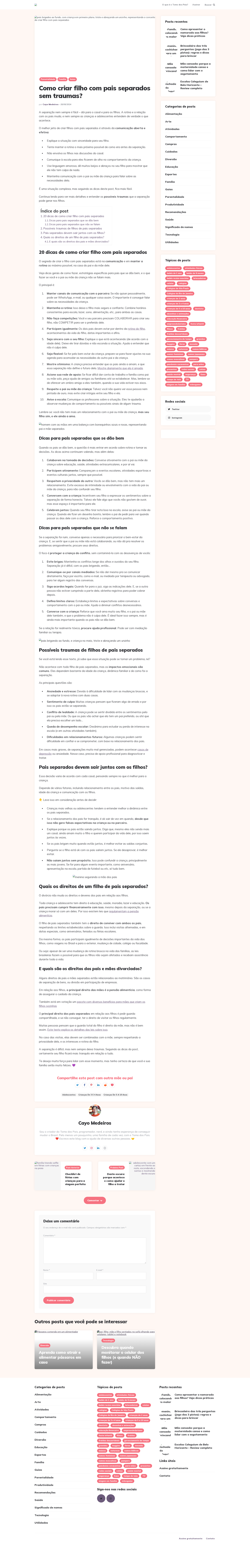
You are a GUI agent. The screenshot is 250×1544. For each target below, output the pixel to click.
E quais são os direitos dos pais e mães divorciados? (79, 241)
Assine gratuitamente (173, 1468)
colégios (182, 283)
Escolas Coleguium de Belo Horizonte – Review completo (194, 85)
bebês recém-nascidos (178, 278)
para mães (198, 364)
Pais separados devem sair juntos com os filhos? (74, 233)
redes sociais (188, 369)
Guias (72, 79)
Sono (203, 374)
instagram (177, 418)
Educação (171, 166)
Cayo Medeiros (50, 104)
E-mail (99, 1270)
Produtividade (174, 204)
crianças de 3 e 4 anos (89, 1095)
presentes (172, 369)
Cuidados (171, 151)
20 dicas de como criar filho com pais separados (74, 216)
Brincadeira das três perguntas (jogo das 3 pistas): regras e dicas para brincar (194, 51)
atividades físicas (193, 268)
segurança (190, 374)
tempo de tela (174, 379)
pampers (193, 359)
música (170, 349)
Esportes (171, 174)
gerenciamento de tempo (179, 339)
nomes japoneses (196, 354)
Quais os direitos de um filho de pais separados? (73, 237)
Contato (164, 1475)
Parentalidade (48, 79)
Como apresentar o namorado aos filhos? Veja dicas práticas (194, 32)
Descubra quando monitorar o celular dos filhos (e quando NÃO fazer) (122, 1354)
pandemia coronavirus (178, 364)
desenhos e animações (178, 314)
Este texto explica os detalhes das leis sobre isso (77, 1029)
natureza (183, 349)
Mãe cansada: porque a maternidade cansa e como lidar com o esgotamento (195, 68)
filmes (170, 329)
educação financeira (177, 319)
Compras (171, 144)
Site (45, 1284)
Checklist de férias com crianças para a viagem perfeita (75, 1179)
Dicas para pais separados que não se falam (74, 224)
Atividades (172, 129)
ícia (50, 915)
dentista (199, 308)
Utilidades (172, 242)
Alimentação (173, 114)
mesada (193, 344)
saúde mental (173, 374)
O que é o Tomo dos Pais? (175, 4)
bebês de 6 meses (195, 273)
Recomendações (175, 212)
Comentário (49, 1236)
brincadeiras (199, 278)
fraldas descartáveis (177, 334)
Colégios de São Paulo (178, 288)
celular (170, 283)
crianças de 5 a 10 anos (115, 1095)
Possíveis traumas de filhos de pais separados (72, 228)
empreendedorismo (176, 324)
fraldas (181, 329)
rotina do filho (136, 328)
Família (62, 79)
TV (187, 379)
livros (182, 344)
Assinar (196, 4)
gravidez (200, 339)
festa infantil (197, 324)
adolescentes (69, 1095)
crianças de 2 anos (176, 298)
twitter (176, 409)
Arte (168, 121)
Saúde (169, 219)
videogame (195, 384)
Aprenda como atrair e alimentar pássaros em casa (60, 1357)
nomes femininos (175, 354)
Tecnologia (108, 1340)
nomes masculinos (175, 359)
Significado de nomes (179, 227)
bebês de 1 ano (174, 273)
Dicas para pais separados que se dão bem (74, 220)
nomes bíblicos (200, 349)
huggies (171, 344)
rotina (202, 369)
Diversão (44, 1345)
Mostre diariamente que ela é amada (120, 368)
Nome (46, 1270)
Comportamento (176, 136)
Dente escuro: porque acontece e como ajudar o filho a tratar (114, 1179)
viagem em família (176, 384)
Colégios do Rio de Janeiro (180, 293)
